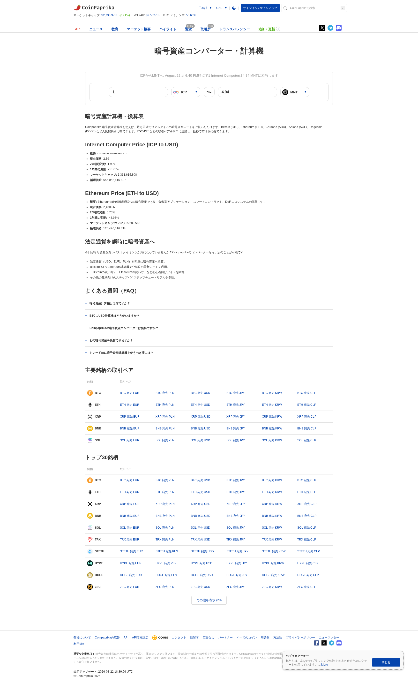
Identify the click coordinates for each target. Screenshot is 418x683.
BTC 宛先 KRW (272, 393)
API (78, 29)
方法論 (277, 637)
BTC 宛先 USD (200, 393)
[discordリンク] (339, 28)
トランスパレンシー (234, 29)
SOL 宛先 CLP (306, 440)
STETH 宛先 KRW (273, 551)
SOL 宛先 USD (200, 440)
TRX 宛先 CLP (306, 539)
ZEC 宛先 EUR (129, 587)
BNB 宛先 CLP (306, 428)
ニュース (96, 29)
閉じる (386, 662)
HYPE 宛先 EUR (131, 563)
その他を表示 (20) (209, 600)
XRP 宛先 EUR (130, 416)
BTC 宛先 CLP (306, 393)
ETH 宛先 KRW (272, 404)
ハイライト (167, 29)
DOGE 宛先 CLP (308, 575)
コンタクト (179, 637)
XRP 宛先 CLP (306, 416)
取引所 (206, 29)
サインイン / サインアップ (260, 8)
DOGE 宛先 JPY (236, 575)
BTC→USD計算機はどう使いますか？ (115, 315)
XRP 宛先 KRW (272, 416)
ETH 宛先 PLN (165, 404)
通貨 (188, 29)
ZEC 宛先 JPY (235, 587)
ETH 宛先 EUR (129, 404)
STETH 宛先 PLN (167, 551)
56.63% (191, 15)
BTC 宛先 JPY (235, 393)
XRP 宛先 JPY (235, 416)
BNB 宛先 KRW (272, 428)
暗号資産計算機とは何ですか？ (110, 303)
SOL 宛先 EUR (129, 440)
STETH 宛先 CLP (308, 551)
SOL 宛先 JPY (235, 440)
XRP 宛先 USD (200, 416)
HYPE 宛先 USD (201, 563)
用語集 (265, 637)
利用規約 (79, 643)
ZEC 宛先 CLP (306, 587)
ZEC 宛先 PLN (165, 587)
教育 (115, 29)
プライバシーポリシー (300, 637)
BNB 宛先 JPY (235, 428)
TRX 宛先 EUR (129, 539)
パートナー (225, 637)
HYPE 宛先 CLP (307, 563)
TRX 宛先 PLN (165, 539)
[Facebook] (316, 642)
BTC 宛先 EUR (129, 393)
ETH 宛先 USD (200, 404)
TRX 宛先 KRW (272, 539)
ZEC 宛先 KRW (272, 587)
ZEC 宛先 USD (200, 587)
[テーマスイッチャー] (234, 8)
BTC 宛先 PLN (165, 393)
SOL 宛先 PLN (165, 440)
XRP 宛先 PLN (165, 416)
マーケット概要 (139, 29)
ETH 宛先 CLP (306, 404)
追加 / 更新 (267, 29)
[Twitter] (322, 28)
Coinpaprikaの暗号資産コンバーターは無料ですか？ (124, 328)
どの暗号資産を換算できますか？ (111, 340)
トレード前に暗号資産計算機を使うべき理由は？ (121, 352)
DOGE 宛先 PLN (166, 575)
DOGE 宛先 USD (202, 575)
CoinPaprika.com (94, 7)
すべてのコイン (247, 637)
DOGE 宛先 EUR (131, 575)
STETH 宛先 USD (202, 551)
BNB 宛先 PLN (165, 428)
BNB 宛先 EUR (130, 428)
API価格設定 (140, 637)
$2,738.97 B (109, 15)
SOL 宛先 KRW (272, 440)
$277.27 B (152, 15)
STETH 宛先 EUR (131, 551)
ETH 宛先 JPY (235, 404)
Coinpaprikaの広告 (107, 637)
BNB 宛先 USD (200, 428)
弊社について (82, 637)
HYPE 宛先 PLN (166, 563)
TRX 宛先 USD (200, 539)
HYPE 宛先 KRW (273, 563)
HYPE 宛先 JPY (236, 563)
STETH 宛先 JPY (237, 551)
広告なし (208, 637)
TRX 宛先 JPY (235, 539)
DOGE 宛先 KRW (273, 575)
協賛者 (194, 637)
